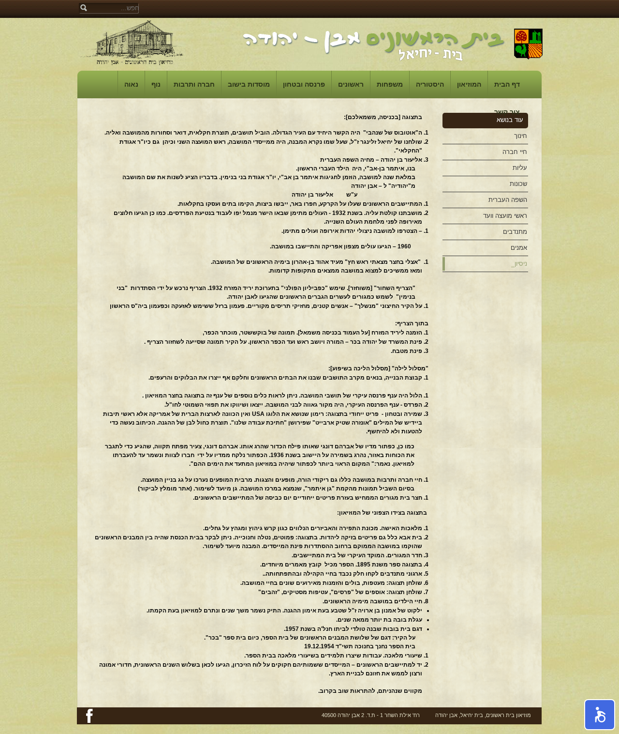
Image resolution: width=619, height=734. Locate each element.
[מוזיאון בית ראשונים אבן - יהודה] (132, 42)
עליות (520, 167)
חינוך (520, 135)
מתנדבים (515, 231)
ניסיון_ (519, 263)
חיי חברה (514, 151)
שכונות (518, 183)
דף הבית (507, 84)
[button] (599, 714)
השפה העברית (507, 199)
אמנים (519, 247)
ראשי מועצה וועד (505, 215)
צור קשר (507, 112)
